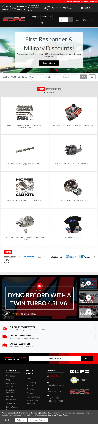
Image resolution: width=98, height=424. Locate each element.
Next (90, 50)
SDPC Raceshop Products (73, 200)
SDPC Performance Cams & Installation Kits (25, 164)
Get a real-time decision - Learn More (28, 7)
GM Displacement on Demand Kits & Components (25, 127)
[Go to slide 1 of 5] (41, 70)
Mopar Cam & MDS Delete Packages (24, 200)
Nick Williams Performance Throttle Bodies (24, 238)
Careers (30, 393)
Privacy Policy (62, 415)
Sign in (48, 7)
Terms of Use (11, 403)
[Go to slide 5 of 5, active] (56, 70)
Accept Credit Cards (84, 380)
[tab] (88, 283)
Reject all (21, 420)
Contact (57, 8)
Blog (41, 22)
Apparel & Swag (73, 237)
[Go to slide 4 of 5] (52, 70)
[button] (67, 7)
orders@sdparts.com (55, 385)
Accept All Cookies (38, 420)
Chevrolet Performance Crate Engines (73, 126)
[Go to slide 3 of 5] (49, 70)
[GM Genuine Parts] (85, 20)
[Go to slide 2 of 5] (45, 70)
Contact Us (10, 376)
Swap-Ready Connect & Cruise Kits (73, 163)
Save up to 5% (49, 63)
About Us (30, 389)
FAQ (8, 380)
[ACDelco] (78, 20)
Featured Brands (33, 397)
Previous (8, 50)
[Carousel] (28, 257)
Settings (8, 420)
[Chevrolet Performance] (93, 20)
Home (29, 379)
